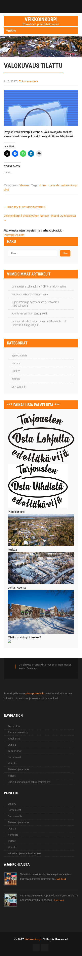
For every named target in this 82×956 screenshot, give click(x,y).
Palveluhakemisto (18, 732)
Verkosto (13, 834)
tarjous (16, 363)
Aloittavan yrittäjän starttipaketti (30, 313)
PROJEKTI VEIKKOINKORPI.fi (25, 207)
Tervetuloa (14, 726)
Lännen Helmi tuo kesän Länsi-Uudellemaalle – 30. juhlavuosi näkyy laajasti (39, 323)
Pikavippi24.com (14, 235)
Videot (12, 775)
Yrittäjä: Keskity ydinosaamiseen (30, 294)
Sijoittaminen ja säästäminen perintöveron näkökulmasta (35, 303)
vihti (6, 189)
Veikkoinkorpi (33, 939)
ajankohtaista (19, 355)
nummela (53, 185)
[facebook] (41, 4)
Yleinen (24, 185)
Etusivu (12, 803)
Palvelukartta (15, 816)
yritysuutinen (19, 386)
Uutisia (12, 744)
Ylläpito (12, 763)
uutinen (16, 371)
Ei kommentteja (28, 81)
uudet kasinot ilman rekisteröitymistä (29, 781)
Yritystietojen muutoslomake (24, 853)
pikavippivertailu (34, 693)
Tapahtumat (14, 750)
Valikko (11, 30)
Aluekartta (14, 738)
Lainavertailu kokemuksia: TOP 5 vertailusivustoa (39, 286)
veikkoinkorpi (69, 185)
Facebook (32, 668)
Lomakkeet (14, 757)
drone (42, 185)
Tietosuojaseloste (18, 769)
